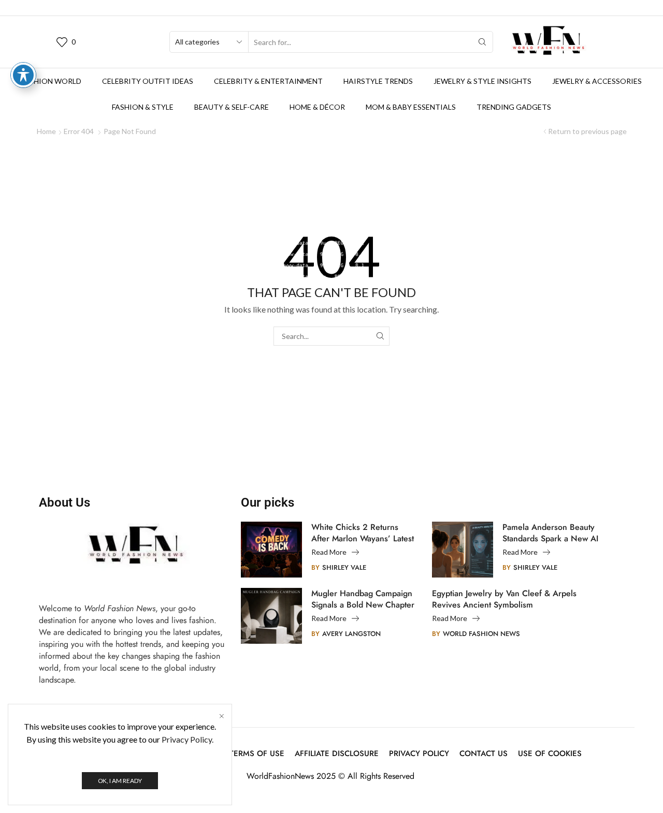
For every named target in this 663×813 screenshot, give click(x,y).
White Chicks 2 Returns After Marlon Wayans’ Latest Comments (362, 533)
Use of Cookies (550, 753)
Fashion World (51, 81)
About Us (64, 502)
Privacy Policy (419, 753)
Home (46, 131)
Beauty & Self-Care (231, 106)
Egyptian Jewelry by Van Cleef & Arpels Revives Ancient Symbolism (504, 599)
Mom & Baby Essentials (411, 106)
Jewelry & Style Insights (482, 81)
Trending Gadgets (514, 106)
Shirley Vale (344, 567)
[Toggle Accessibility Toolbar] (23, 75)
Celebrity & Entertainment (268, 81)
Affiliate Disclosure (337, 753)
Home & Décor (317, 106)
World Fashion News (481, 634)
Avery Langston (351, 634)
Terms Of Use (256, 753)
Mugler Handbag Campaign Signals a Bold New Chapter (362, 599)
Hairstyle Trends (378, 81)
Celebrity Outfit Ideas (147, 81)
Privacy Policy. (187, 739)
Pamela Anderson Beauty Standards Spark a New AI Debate (550, 533)
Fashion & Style (143, 106)
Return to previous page (587, 131)
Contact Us (483, 753)
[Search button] (482, 42)
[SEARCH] (380, 336)
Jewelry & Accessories (597, 81)
